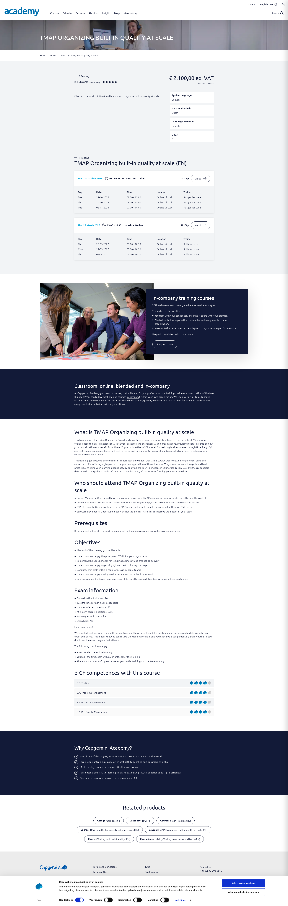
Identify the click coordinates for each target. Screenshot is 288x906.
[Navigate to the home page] (22, 11)
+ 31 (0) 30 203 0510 (211, 870)
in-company (133, 396)
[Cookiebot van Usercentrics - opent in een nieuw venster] (39, 900)
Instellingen (181, 900)
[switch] (108, 900)
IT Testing (83, 76)
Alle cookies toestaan (243, 883)
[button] (164, 344)
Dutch (175, 112)
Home (43, 55)
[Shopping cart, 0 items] (282, 6)
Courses (52, 55)
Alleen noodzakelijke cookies (243, 892)
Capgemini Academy (88, 393)
